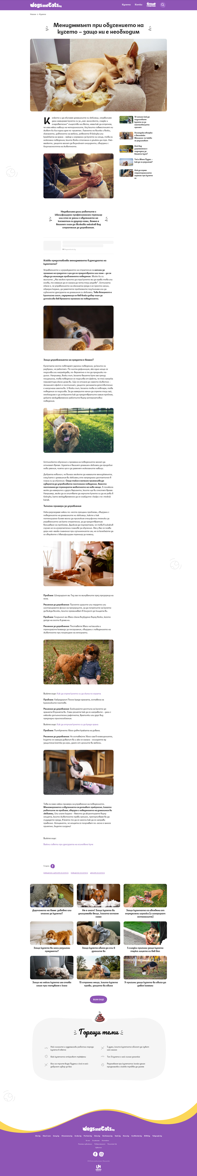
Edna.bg (97, 1136)
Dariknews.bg (107, 1136)
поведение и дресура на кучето (56, 873)
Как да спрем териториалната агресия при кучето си (143, 174)
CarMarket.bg (136, 1136)
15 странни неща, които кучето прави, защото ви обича (98, 983)
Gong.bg (56, 1136)
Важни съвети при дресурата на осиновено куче (68, 844)
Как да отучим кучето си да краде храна (77, 724)
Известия (98, 1147)
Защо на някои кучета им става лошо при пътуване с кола (51, 983)
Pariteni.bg (88, 1136)
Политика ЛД (112, 1144)
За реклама (96, 1140)
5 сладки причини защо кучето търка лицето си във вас (145, 949)
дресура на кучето (97, 873)
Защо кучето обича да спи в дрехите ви (98, 949)
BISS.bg (147, 1136)
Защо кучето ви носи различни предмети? (52, 949)
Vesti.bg (118, 1136)
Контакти (105, 1140)
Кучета (126, 4)
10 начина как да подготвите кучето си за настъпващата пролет (142, 121)
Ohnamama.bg (66, 1136)
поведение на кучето (79, 873)
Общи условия (106, 1161)
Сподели (46, 866)
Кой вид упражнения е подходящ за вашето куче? (141, 149)
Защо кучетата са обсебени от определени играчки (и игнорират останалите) (145, 913)
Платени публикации (85, 1144)
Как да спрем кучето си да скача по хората (79, 693)
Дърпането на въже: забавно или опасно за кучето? (51, 911)
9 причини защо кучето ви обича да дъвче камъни (145, 983)
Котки (138, 4)
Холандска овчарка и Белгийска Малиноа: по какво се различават (143, 136)
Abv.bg (37, 1136)
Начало (33, 14)
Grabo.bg (78, 1136)
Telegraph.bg (157, 1136)
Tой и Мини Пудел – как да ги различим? (143, 160)
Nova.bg (126, 1136)
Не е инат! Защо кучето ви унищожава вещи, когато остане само (98, 913)
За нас (88, 1140)
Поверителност (99, 1144)
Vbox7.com (47, 1136)
